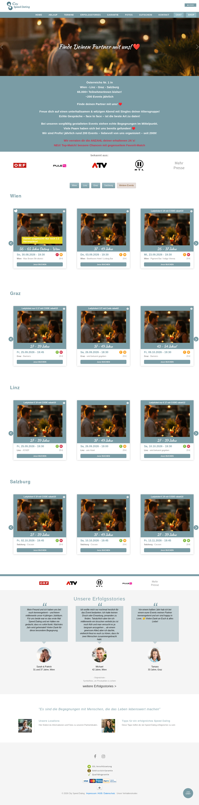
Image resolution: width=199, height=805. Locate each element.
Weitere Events (126, 185)
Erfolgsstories (90, 15)
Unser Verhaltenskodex (127, 793)
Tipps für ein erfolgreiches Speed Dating (146, 720)
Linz (85, 185)
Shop (191, 15)
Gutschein (145, 15)
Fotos (129, 15)
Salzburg (108, 185)
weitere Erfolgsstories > (99, 686)
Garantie (113, 15)
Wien (74, 185)
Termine (69, 15)
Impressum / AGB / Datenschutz (100, 793)
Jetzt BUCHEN (39, 264)
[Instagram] (103, 756)
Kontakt (164, 15)
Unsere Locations (49, 720)
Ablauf (53, 15)
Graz (95, 185)
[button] (11, 243)
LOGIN (191, 5)
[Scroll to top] (99, 788)
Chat (179, 15)
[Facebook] (95, 756)
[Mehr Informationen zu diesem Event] (64, 211)
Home (38, 15)
